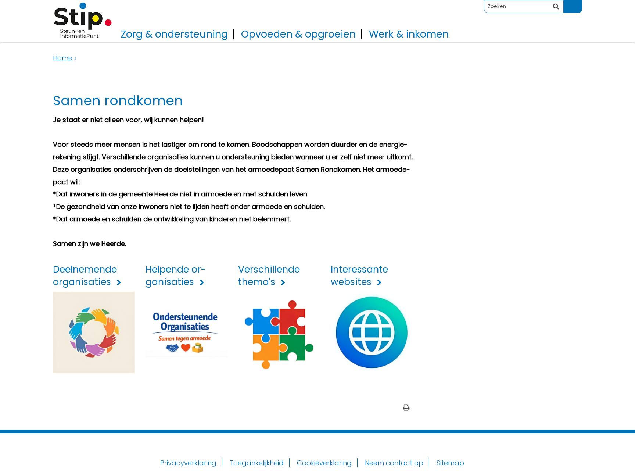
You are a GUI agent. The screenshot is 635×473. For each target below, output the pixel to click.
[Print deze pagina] (406, 408)
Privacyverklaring (188, 462)
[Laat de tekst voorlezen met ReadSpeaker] (577, 3)
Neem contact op (394, 462)
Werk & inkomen (409, 34)
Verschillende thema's (269, 275)
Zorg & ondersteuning (174, 34)
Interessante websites (359, 275)
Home (62, 58)
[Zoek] (556, 6)
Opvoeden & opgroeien (298, 34)
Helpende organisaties (176, 275)
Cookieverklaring (324, 462)
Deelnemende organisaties (85, 275)
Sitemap (450, 462)
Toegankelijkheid (257, 462)
